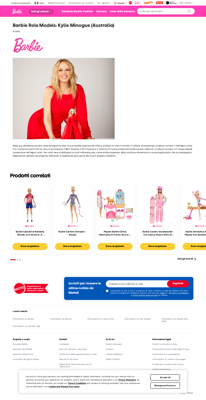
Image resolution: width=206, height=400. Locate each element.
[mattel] (131, 3)
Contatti (63, 339)
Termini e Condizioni (179, 293)
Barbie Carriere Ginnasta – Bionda (72, 233)
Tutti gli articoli (40, 11)
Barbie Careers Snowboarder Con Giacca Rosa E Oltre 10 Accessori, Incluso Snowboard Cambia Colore (157, 233)
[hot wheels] (148, 3)
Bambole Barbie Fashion (77, 11)
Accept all (165, 377)
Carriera (101, 11)
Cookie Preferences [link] (161, 369)
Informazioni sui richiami (81, 3)
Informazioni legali (161, 339)
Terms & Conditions (77, 383)
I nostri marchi (20, 311)
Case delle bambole (122, 11)
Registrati (178, 283)
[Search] (189, 10)
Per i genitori (103, 3)
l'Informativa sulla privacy (145, 295)
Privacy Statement (127, 380)
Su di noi (110, 339)
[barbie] (138, 3)
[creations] (171, 3)
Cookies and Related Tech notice (63, 386)
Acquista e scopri (21, 339)
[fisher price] (160, 3)
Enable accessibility (21, 3)
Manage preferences (165, 385)
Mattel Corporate (56, 3)
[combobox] (166, 11)
